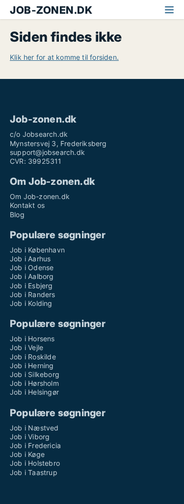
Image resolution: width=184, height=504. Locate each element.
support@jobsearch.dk (47, 152)
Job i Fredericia (35, 445)
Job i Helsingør (34, 392)
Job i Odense (31, 267)
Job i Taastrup (33, 472)
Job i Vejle (26, 347)
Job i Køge (27, 454)
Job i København (37, 250)
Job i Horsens (32, 338)
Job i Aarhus (30, 258)
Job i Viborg (30, 436)
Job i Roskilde (33, 357)
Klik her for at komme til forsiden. (64, 57)
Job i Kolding (31, 303)
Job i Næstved (34, 428)
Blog (17, 214)
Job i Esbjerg (31, 285)
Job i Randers (32, 294)
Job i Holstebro (35, 463)
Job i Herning (32, 365)
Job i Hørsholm (34, 383)
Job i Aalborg (32, 276)
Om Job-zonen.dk (40, 196)
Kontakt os (27, 205)
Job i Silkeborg (34, 374)
